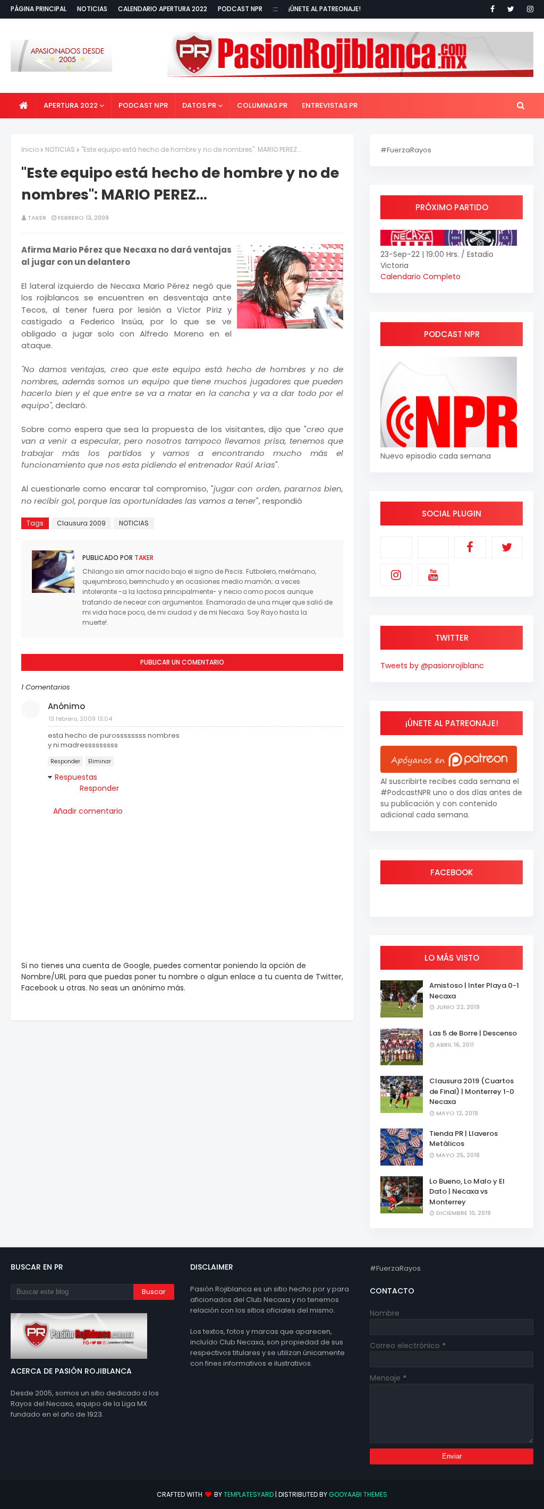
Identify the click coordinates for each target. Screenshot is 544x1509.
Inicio (30, 149)
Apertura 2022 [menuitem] (71, 105)
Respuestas (76, 777)
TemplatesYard (249, 1494)
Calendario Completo (420, 276)
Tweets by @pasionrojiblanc (432, 665)
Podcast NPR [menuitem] (143, 105)
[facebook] (492, 9)
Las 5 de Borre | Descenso (473, 1033)
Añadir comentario (88, 811)
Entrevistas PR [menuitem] (330, 105)
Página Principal (38, 8)
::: (275, 8)
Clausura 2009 (81, 523)
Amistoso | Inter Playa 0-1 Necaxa (474, 990)
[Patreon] (396, 547)
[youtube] (433, 575)
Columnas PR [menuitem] (262, 105)
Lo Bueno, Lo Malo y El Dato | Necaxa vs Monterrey (467, 1191)
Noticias (92, 8)
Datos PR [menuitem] (199, 105)
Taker (37, 217)
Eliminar (99, 761)
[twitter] (511, 9)
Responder (65, 761)
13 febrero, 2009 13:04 (80, 718)
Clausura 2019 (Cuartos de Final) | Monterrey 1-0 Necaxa (471, 1091)
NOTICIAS (60, 149)
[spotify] (433, 547)
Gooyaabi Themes (358, 1494)
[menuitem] (24, 105)
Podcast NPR (240, 8)
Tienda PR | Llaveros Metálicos (463, 1138)
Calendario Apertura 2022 (162, 8)
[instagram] (528, 9)
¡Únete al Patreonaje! (324, 8)
